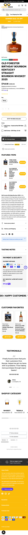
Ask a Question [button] (14, 436)
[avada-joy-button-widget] (3, 532)
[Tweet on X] (6, 234)
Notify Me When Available (14, 118)
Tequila (19, 411)
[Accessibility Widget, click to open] (25, 267)
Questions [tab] (13, 440)
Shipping (3, 86)
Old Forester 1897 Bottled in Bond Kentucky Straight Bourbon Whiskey (13, 172)
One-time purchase (10, 139)
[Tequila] (19, 402)
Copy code (17, 21)
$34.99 (4, 331)
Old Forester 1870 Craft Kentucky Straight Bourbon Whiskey (13, 186)
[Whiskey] (7, 402)
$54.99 (17, 333)
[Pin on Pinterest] (12, 234)
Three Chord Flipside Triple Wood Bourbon (13, 161)
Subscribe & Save (12, 144)
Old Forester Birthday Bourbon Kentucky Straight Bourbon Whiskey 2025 (12, 27)
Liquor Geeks (7, 526)
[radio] (3, 139)
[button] (22, 5)
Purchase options (6, 136)
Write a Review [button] (14, 433)
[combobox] (14, 9)
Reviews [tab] (4, 440)
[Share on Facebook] (9, 234)
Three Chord (5, 324)
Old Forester (4, 57)
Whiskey (7, 411)
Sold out (14, 114)
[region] (14, 326)
